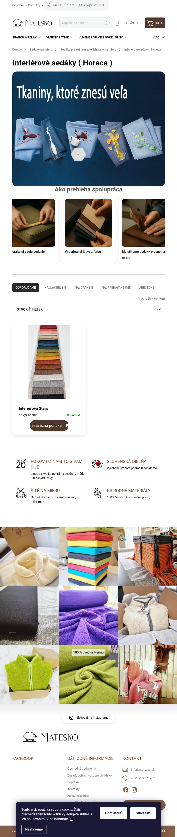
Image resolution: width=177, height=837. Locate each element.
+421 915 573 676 (143, 778)
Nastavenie (34, 829)
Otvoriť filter (30, 309)
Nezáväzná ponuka (46, 425)
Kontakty (34, 5)
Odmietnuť (113, 813)
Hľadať (107, 23)
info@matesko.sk (143, 769)
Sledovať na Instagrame (92, 717)
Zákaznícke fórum (79, 795)
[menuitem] (27, 37)
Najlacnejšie (55, 287)
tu (71, 819)
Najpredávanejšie (116, 287)
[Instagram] (134, 789)
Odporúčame (26, 287)
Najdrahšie (84, 287)
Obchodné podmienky (81, 768)
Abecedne (146, 287)
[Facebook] (125, 789)
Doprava (18, 5)
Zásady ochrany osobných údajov (89, 775)
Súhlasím (143, 813)
